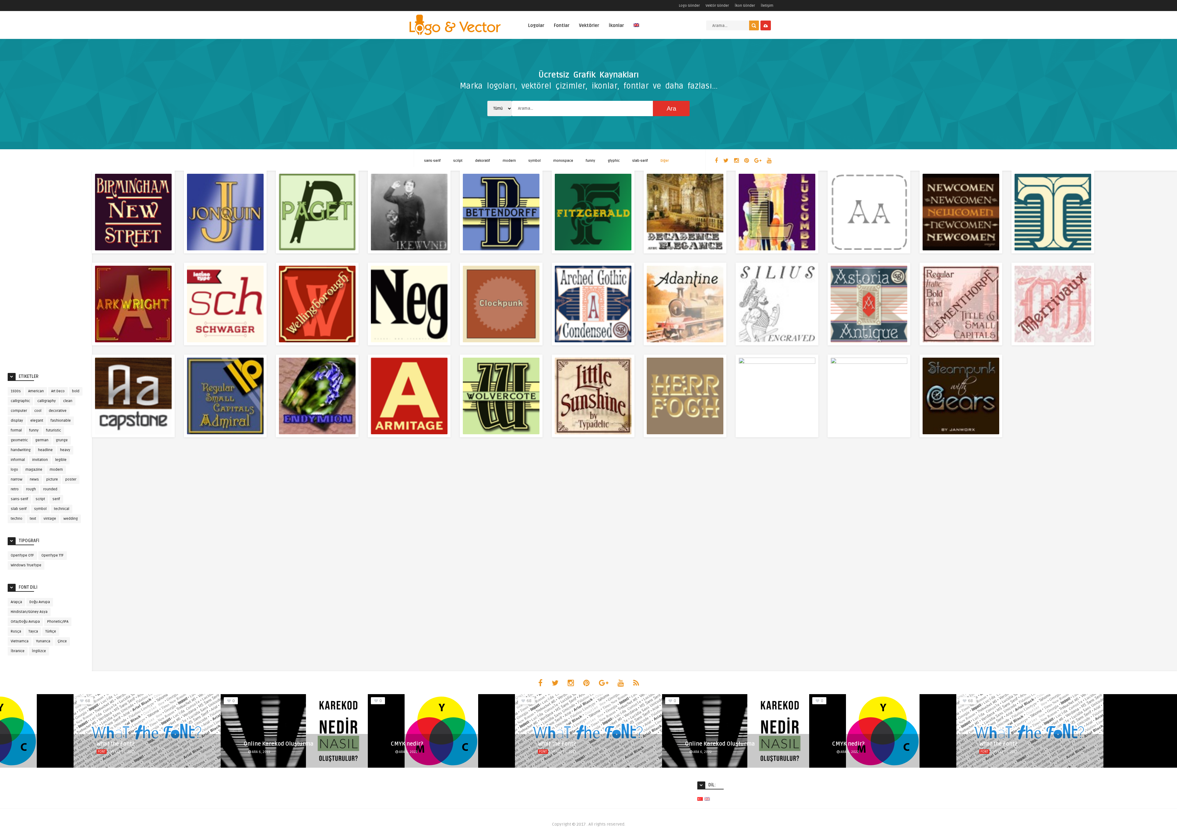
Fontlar (561, 25)
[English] (636, 28)
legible (61, 460)
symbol (534, 161)
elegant (36, 420)
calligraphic (20, 401)
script (458, 161)
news (34, 479)
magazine (33, 469)
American (36, 391)
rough (31, 489)
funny (590, 161)
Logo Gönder (689, 5)
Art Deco (58, 391)
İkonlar (616, 25)
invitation (40, 460)
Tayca (33, 631)
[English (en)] (707, 798)
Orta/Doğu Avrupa (25, 621)
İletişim (767, 5)
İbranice (18, 651)
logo (14, 469)
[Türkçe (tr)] (700, 798)
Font (101, 752)
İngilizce (39, 651)
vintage (50, 518)
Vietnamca (20, 641)
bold (75, 391)
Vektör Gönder (717, 5)
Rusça (16, 631)
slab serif (19, 509)
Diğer (665, 161)
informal (18, 460)
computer (19, 411)
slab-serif (640, 161)
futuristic (53, 430)
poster (70, 479)
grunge (62, 440)
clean (67, 401)
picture (52, 479)
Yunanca (43, 641)
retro (15, 489)
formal (16, 430)
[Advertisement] (46, 270)
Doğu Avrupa (39, 602)
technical (61, 509)
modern (509, 161)
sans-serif (432, 161)
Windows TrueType (26, 565)
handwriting (21, 450)
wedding (70, 518)
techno (16, 518)
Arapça (16, 602)
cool (37, 411)
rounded (50, 489)
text (33, 518)
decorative (58, 411)
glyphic (614, 161)
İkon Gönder (745, 5)
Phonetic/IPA (57, 621)
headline (45, 450)
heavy (65, 450)
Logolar (536, 25)
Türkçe (50, 631)
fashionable (61, 420)
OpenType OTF (22, 555)
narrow (16, 479)
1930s (16, 391)
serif (56, 499)
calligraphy (46, 401)
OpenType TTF (52, 555)
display (17, 420)
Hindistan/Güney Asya (29, 612)
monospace (563, 161)
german (41, 440)
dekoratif (482, 161)
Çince (62, 641)
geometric (19, 440)
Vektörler (589, 25)
